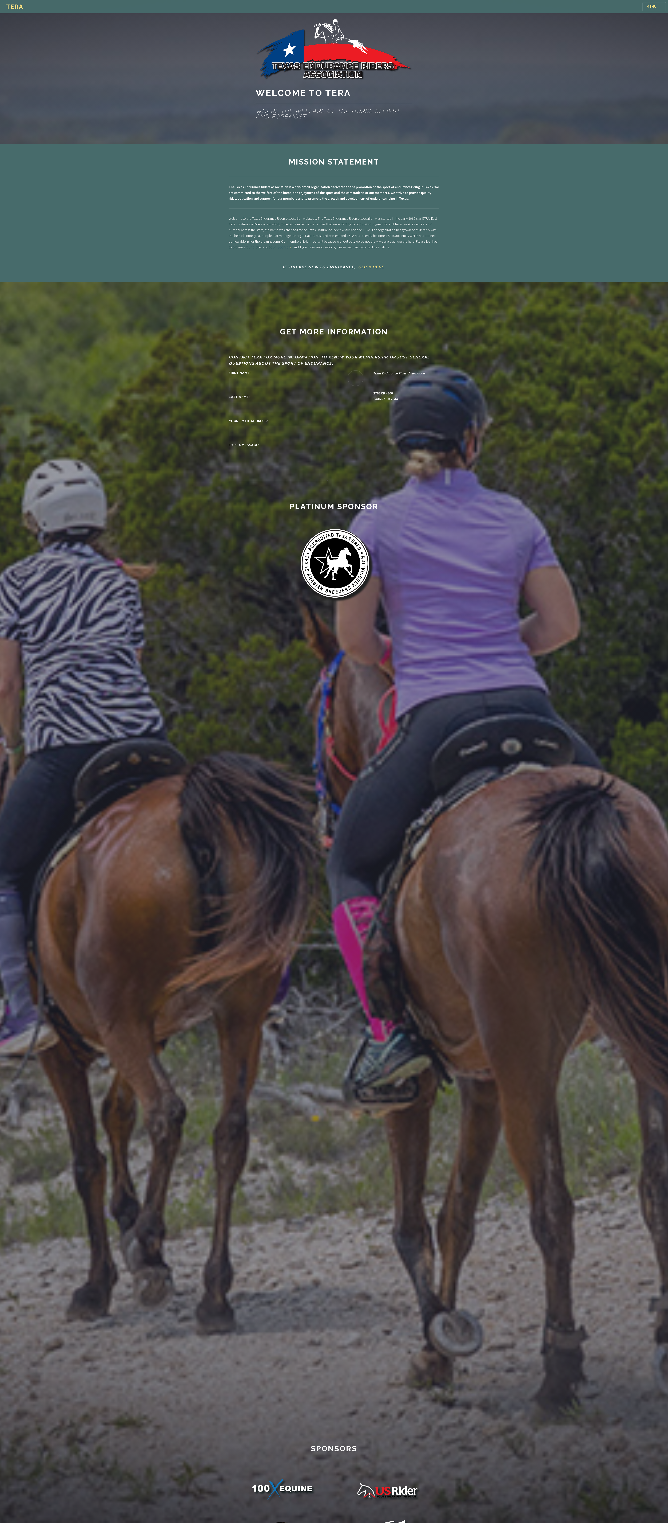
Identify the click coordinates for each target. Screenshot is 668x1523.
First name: (240, 373)
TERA (14, 6)
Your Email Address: (248, 421)
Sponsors (284, 247)
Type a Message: (244, 445)
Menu (652, 6)
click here (371, 267)
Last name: (239, 397)
